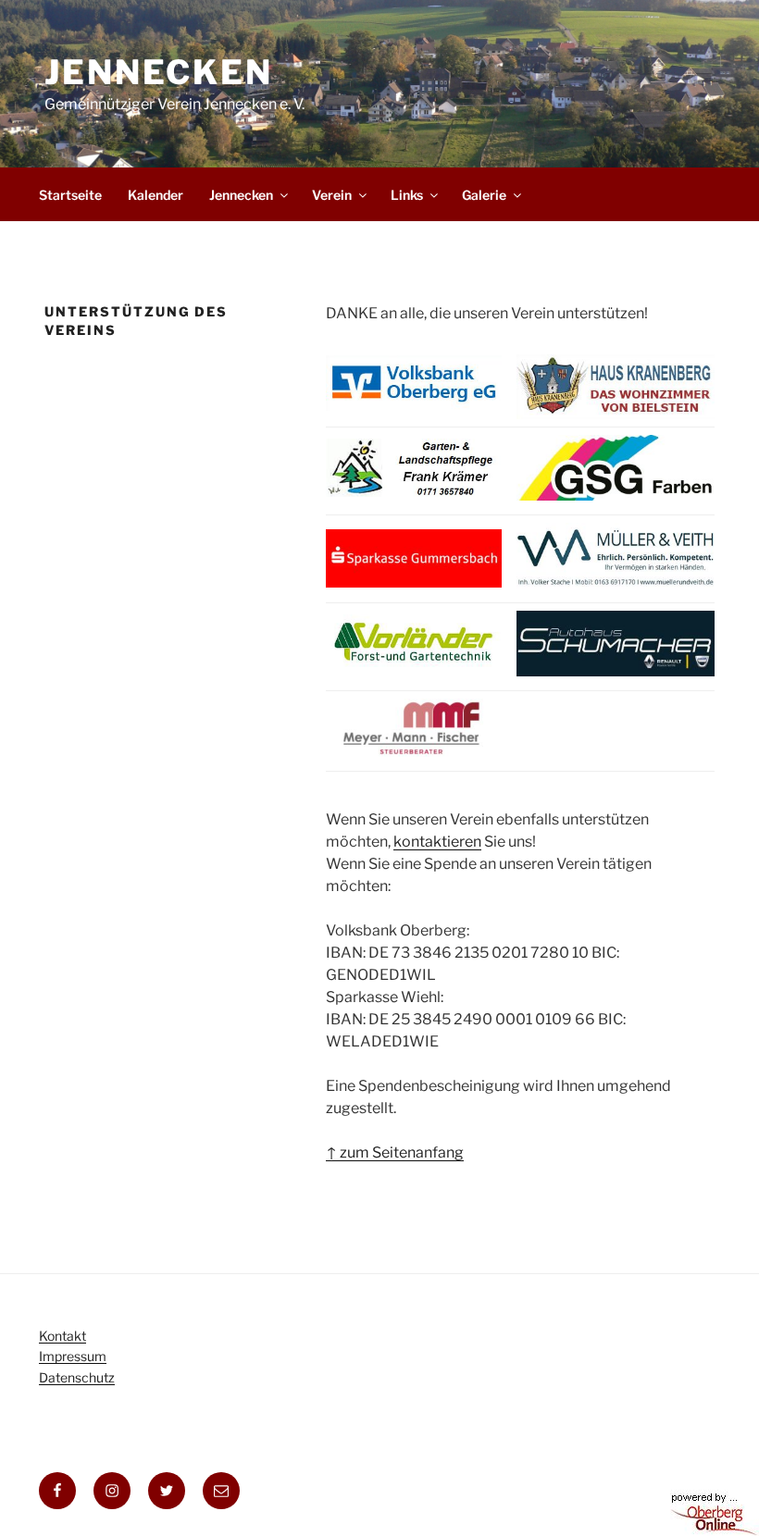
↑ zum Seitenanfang (395, 1152)
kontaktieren (437, 841)
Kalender (155, 195)
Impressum (72, 1356)
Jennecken (158, 72)
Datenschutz (77, 1377)
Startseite (70, 195)
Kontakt (62, 1336)
